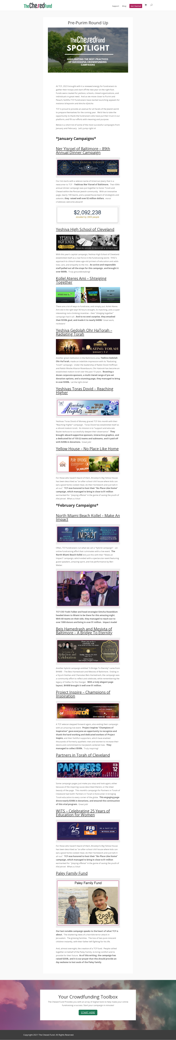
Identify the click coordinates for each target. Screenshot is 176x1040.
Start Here (88, 1012)
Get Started (136, 6)
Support (115, 6)
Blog (124, 6)
